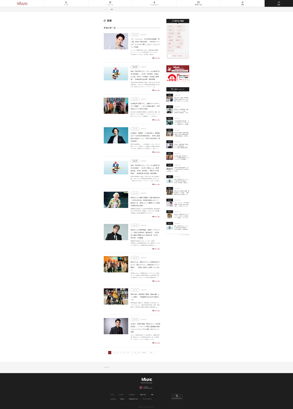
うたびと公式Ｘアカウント (177, 398)
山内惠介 (170, 40)
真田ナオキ (179, 40)
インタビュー (132, 394)
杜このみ (170, 50)
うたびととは (113, 399)
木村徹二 (178, 47)
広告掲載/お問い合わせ (133, 399)
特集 (152, 394)
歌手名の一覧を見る (177, 56)
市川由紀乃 (171, 33)
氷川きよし (171, 26)
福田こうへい (172, 43)
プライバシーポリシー (147, 399)
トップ (105, 9)
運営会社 (122, 399)
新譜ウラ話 (143, 394)
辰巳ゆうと (180, 26)
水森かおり (171, 30)
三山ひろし (180, 30)
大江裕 (180, 43)
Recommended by (182, 234)
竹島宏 (179, 36)
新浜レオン (171, 36)
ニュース (121, 394)
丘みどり (170, 47)
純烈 (178, 33)
